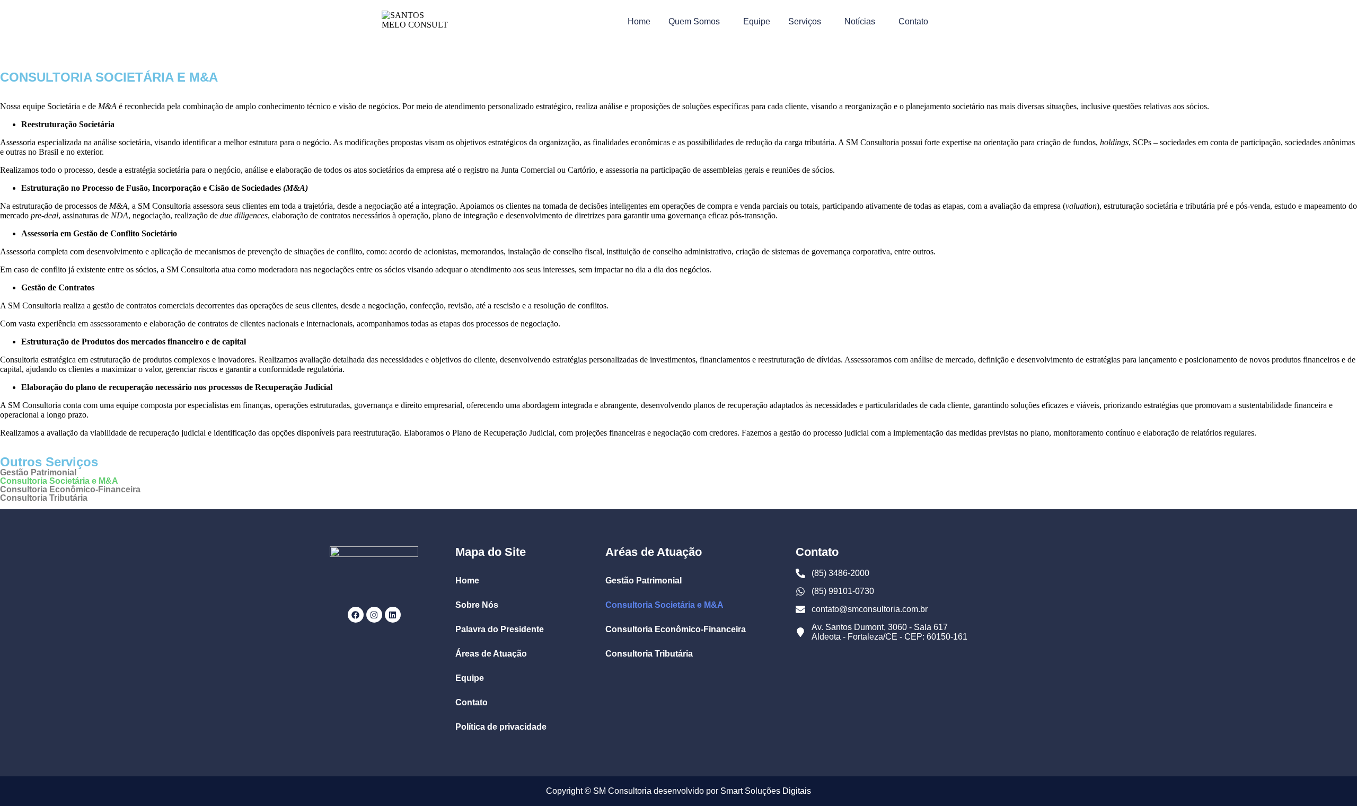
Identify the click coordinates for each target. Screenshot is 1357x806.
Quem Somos (694, 21)
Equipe (756, 21)
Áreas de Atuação (491, 653)
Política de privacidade (501, 726)
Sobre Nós (476, 604)
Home (639, 21)
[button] (696, 21)
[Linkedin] (393, 615)
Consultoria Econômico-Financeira (70, 489)
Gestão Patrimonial (38, 472)
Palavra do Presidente (499, 629)
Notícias (859, 21)
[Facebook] (356, 615)
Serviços (804, 21)
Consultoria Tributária (43, 498)
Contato (913, 21)
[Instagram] (374, 615)
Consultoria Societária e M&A (59, 481)
